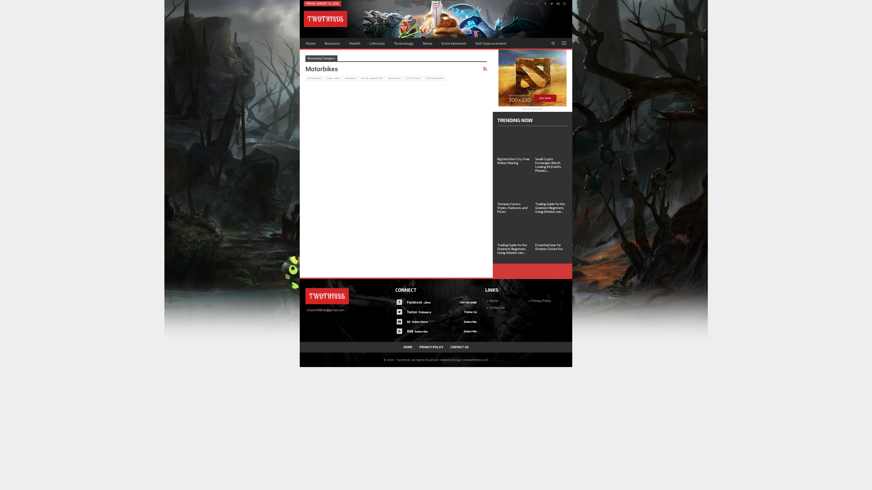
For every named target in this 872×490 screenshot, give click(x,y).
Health (354, 43)
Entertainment (453, 43)
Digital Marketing (372, 78)
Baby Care (333, 78)
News (427, 43)
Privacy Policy (541, 301)
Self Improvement (490, 43)
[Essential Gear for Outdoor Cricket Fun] (551, 229)
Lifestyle (377, 43)
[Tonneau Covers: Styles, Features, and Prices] (513, 188)
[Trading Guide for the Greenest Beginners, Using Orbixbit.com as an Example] (551, 188)
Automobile (314, 78)
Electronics (413, 78)
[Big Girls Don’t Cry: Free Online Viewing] (513, 143)
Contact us (497, 307)
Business (332, 43)
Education (394, 78)
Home (311, 43)
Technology (404, 43)
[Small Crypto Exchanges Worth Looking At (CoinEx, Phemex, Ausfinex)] (551, 143)
